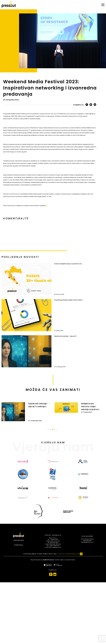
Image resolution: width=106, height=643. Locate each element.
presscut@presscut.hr (55, 547)
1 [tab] (49, 430)
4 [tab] (55, 430)
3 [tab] (53, 430)
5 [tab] (57, 430)
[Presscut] (9, 8)
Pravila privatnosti (19, 540)
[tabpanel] (26, 411)
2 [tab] (51, 430)
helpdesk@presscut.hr (87, 542)
